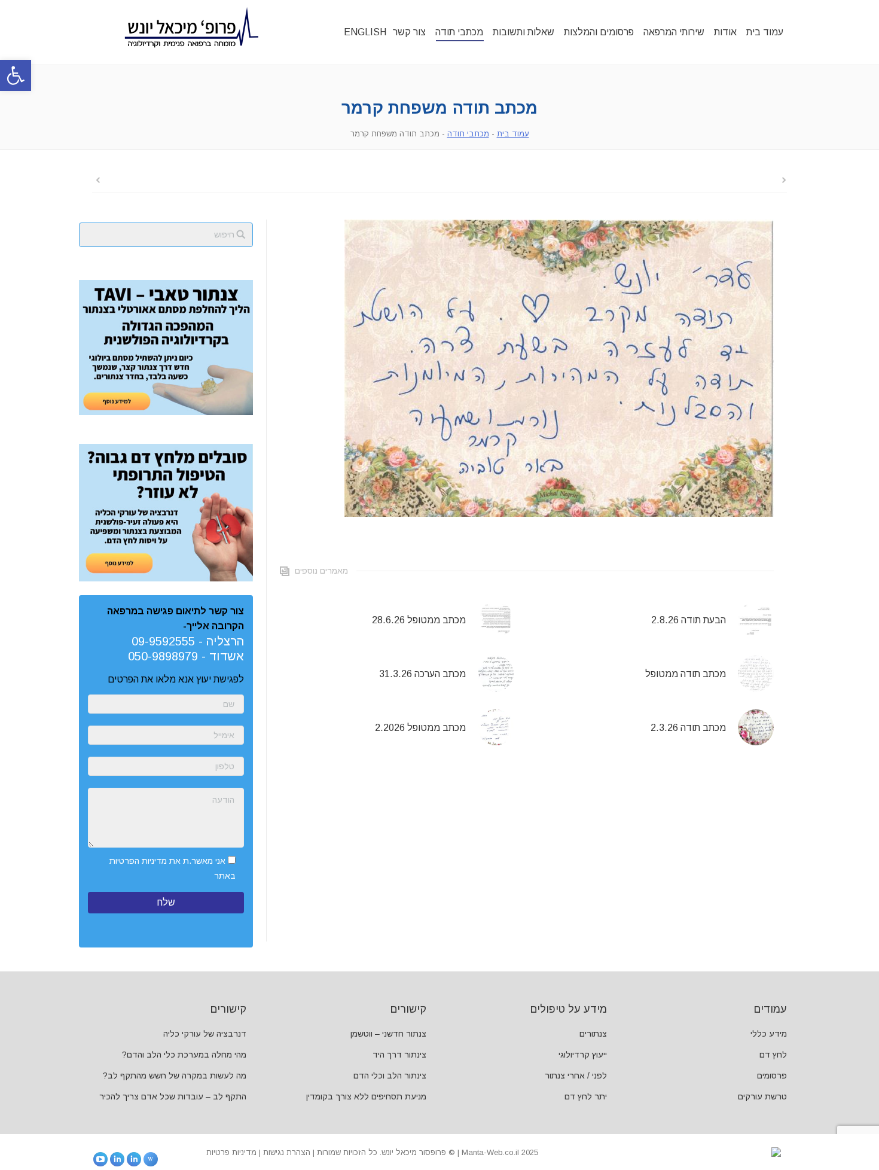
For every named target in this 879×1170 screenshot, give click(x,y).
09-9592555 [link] (163, 641)
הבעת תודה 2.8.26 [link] (688, 620)
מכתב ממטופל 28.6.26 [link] (419, 620)
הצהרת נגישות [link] (286, 1152)
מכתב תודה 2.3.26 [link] (688, 728)
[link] (15, 75)
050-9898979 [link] (163, 656)
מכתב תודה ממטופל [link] (685, 674)
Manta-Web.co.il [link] (490, 1152)
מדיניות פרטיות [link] (231, 1152)
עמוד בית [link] (513, 133)
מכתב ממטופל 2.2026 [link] (420, 728)
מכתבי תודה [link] (468, 133)
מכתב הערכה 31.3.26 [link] (422, 674)
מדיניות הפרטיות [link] (138, 861)
